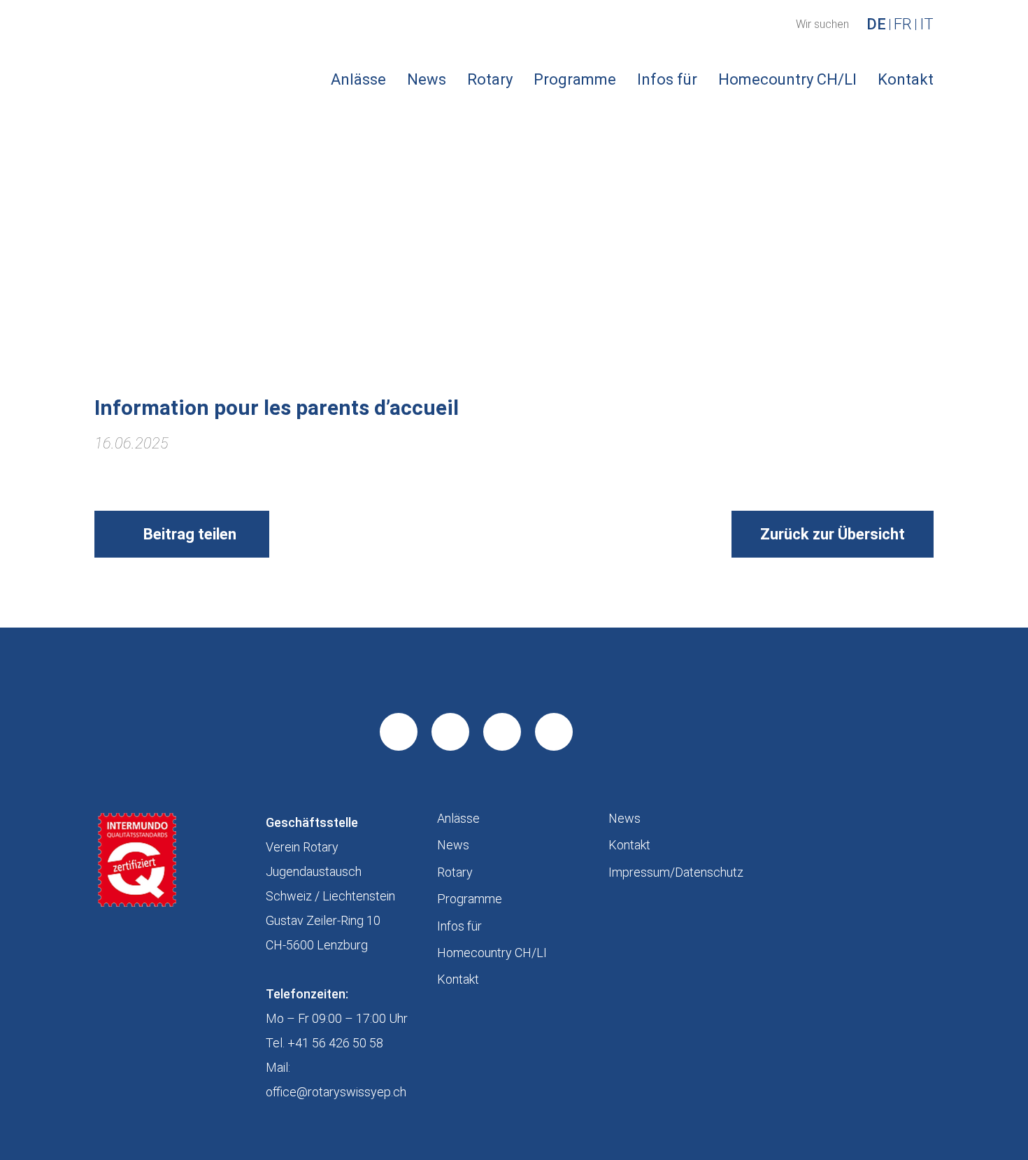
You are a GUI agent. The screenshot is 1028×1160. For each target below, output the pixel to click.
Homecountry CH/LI (787, 79)
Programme (575, 79)
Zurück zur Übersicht (832, 534)
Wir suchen (822, 24)
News (426, 79)
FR (903, 24)
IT (927, 24)
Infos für (667, 79)
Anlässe (358, 79)
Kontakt (906, 79)
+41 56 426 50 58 (335, 1042)
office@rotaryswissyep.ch (336, 1091)
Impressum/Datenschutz (675, 872)
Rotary (490, 79)
